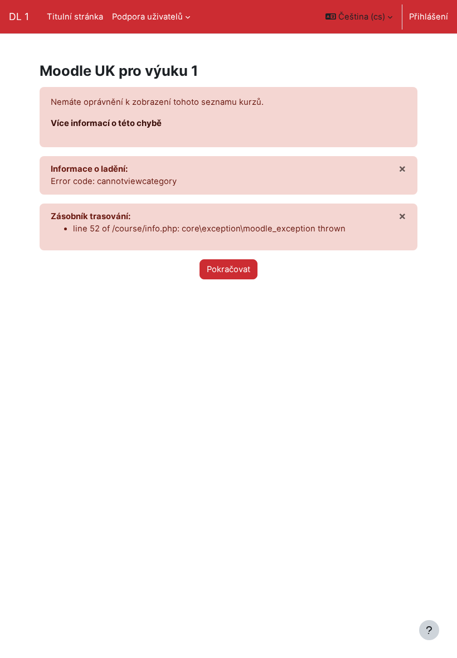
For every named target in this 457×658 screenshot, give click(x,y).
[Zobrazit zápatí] (429, 630)
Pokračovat (228, 269)
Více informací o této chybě (106, 123)
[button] (359, 16)
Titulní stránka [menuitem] (75, 17)
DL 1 (19, 16)
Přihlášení (428, 17)
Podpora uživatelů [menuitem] (147, 17)
